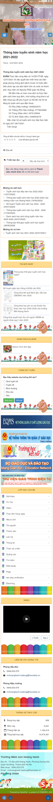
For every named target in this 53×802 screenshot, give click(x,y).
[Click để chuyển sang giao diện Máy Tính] (10, 798)
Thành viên (11, 531)
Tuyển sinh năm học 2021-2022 (20, 232)
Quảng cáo (11, 554)
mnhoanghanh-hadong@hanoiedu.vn (23, 675)
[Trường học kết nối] (26, 450)
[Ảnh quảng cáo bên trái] (26, 249)
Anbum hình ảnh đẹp (21, 346)
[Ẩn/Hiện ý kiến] (23, 161)
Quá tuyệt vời (12, 381)
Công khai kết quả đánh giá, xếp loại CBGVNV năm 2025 (30, 294)
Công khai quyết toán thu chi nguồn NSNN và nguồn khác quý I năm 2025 (23, 318)
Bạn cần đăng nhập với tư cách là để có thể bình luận (24, 170)
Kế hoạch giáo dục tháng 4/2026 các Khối (22, 288)
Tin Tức (9, 502)
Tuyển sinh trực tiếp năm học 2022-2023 (24, 191)
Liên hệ (9, 536)
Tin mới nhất (26, 264)
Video (8, 507)
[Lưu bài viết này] (48, 65)
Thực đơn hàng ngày (15, 513)
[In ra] (44, 65)
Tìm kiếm (10, 560)
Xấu (8, 395)
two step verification (15, 577)
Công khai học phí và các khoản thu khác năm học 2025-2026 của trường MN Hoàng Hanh (30, 308)
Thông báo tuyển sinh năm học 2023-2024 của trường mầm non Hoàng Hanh (26, 199)
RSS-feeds (11, 565)
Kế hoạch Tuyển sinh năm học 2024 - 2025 (25, 203)
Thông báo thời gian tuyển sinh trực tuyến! (25, 222)
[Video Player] (26, 619)
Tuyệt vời (10, 384)
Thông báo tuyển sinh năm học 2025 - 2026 (26, 210)
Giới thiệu (10, 496)
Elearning (10, 583)
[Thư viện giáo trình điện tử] (26, 479)
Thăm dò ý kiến (13, 548)
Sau (45, 637)
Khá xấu (9, 391)
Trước (36, 637)
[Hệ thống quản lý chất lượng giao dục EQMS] (26, 421)
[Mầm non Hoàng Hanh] (26, 9)
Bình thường (11, 388)
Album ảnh (11, 519)
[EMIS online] (26, 436)
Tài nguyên (11, 525)
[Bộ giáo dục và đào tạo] (26, 465)
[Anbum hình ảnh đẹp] (7, 348)
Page (8, 571)
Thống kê (10, 542)
